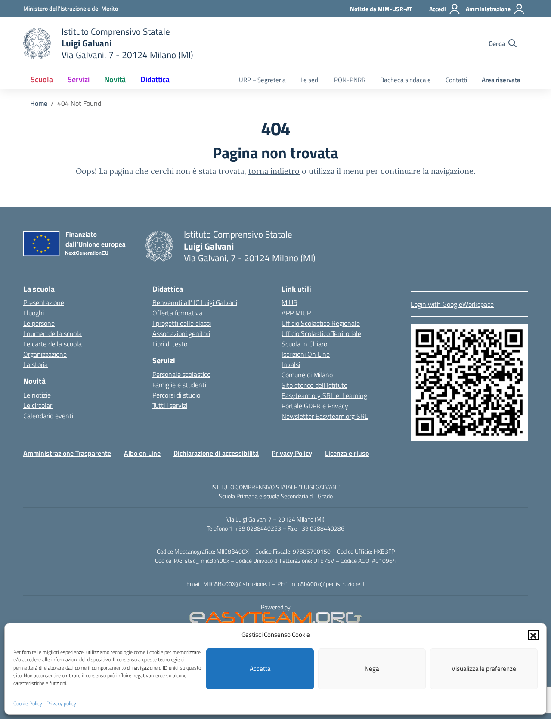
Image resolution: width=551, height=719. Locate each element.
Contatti (456, 80)
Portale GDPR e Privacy (315, 406)
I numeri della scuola (52, 333)
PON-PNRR (349, 80)
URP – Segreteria (262, 80)
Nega (372, 668)
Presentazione (43, 302)
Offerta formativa (177, 313)
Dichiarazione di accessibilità (216, 453)
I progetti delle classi (181, 323)
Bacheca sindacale (405, 80)
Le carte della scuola (52, 344)
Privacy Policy (292, 453)
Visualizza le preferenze (484, 668)
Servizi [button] (79, 79)
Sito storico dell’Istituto (314, 385)
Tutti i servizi (169, 405)
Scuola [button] (42, 79)
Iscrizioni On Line (306, 354)
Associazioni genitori (181, 333)
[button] (533, 634)
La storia (35, 364)
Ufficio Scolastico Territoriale (321, 333)
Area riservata (501, 80)
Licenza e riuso (347, 453)
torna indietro (274, 171)
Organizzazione (45, 354)
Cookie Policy (27, 703)
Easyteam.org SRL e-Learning (324, 395)
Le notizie (37, 395)
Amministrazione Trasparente (67, 453)
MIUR (289, 302)
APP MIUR (296, 313)
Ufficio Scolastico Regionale (321, 323)
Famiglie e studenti (179, 385)
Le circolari (38, 405)
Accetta (260, 668)
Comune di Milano (307, 375)
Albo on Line (142, 453)
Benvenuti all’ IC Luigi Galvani (194, 302)
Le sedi (309, 80)
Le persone (39, 323)
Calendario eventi (48, 415)
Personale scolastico (181, 374)
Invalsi (291, 364)
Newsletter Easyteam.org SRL (325, 416)
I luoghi (33, 313)
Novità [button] (115, 79)
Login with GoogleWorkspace (452, 304)
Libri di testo (169, 344)
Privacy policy (61, 703)
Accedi (437, 8)
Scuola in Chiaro (304, 344)
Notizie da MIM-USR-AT (381, 8)
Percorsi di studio (176, 395)
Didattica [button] (155, 79)
